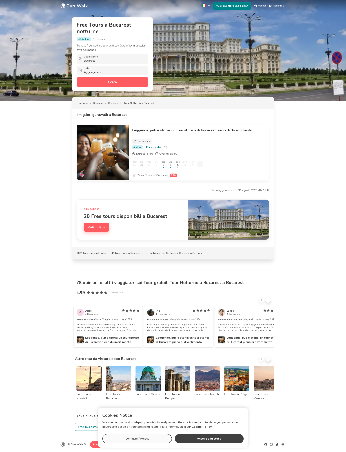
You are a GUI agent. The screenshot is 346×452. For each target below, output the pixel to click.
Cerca (112, 82)
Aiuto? (97, 444)
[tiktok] (277, 444)
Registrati (278, 5)
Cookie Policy (202, 427)
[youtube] (282, 444)
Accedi (262, 5)
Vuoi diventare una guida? (232, 6)
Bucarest (113, 103)
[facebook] (265, 444)
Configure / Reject (137, 439)
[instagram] (271, 444)
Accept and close (209, 439)
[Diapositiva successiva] (268, 300)
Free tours (82, 103)
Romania (98, 103)
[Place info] (146, 39)
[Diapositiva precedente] (261, 300)
